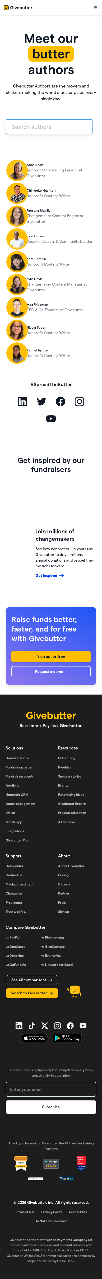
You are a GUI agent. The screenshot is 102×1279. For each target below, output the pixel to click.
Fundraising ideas (71, 795)
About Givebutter (71, 866)
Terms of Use (25, 1212)
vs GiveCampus (53, 946)
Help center (14, 866)
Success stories (69, 776)
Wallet (10, 813)
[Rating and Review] (81, 1163)
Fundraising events (20, 776)
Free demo (14, 903)
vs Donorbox (15, 956)
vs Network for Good (57, 965)
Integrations (15, 831)
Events (63, 785)
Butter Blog (66, 758)
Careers (64, 884)
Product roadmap (19, 884)
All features (66, 822)
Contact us (14, 875)
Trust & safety (16, 912)
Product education (72, 813)
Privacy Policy (51, 1212)
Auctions (12, 785)
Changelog (14, 893)
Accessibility (78, 1212)
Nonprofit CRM (17, 795)
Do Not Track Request (51, 1221)
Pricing (63, 875)
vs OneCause (15, 946)
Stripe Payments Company (67, 1240)
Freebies (64, 767)
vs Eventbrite (51, 956)
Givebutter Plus (17, 840)
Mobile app (14, 822)
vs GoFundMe (16, 965)
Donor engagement (20, 804)
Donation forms (17, 758)
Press (62, 903)
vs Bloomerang (52, 937)
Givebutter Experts (72, 804)
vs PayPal (12, 937)
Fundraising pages (19, 767)
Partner (64, 893)
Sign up (63, 912)
